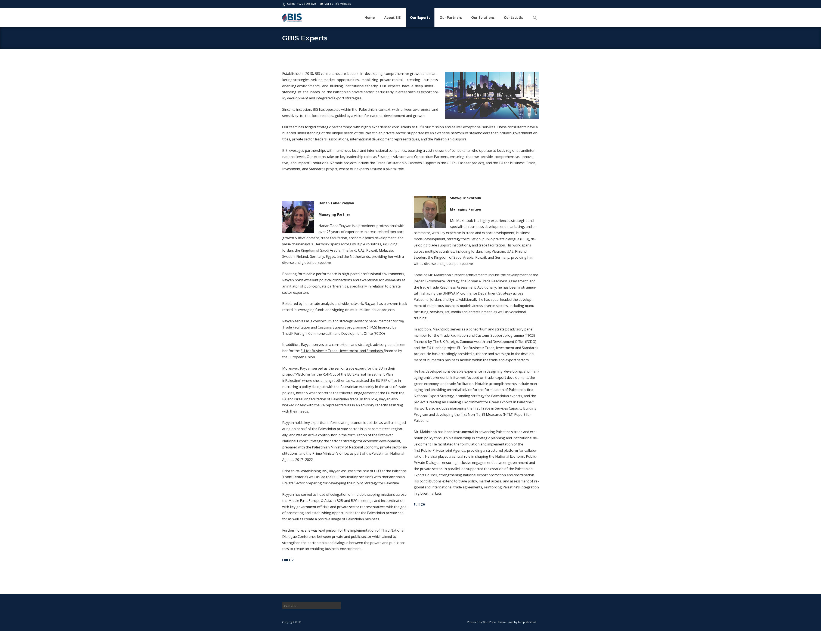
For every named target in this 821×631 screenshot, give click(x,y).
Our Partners (451, 17)
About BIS (392, 17)
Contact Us (513, 17)
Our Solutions (483, 17)
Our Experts (420, 17)
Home (370, 17)
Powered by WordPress (482, 622)
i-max (510, 622)
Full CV (288, 560)
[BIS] (288, 16)
